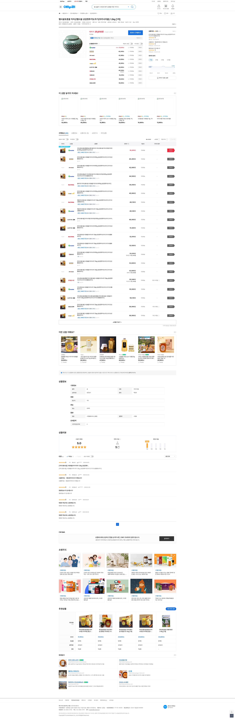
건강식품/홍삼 (73, 13)
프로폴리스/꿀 (83, 13)
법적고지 (84, 700)
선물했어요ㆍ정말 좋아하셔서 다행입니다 (70, 478)
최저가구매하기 (171, 150)
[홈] (59, 13)
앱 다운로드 (171, 706)
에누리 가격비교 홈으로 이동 (69, 7)
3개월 (156, 60)
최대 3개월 (155, 306)
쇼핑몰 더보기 (116, 322)
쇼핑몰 (156, 139)
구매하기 (171, 159)
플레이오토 (165, 1)
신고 (98, 152)
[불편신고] (232, 712)
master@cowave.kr (94, 709)
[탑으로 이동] (232, 716)
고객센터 (90, 700)
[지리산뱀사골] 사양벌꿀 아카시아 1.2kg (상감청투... (74, 466)
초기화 (173, 139)
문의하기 (166, 538)
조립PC (78, 1)
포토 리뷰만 (87, 456)
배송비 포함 (126, 43)
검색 (132, 7)
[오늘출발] (148, 139)
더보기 (173, 24)
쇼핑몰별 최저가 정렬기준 (99, 44)
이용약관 (67, 700)
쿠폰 (78, 256)
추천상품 (104, 133)
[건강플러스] (62, 1)
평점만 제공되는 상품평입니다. (67, 503)
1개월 (151, 60)
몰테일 (159, 1)
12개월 (168, 60)
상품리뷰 (84, 133)
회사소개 (61, 700)
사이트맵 (111, 700)
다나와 (153, 1)
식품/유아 (64, 13)
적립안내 (138, 38)
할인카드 (163, 139)
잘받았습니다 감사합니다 (66, 490)
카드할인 (136, 43)
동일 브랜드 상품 (171, 608)
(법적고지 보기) (132, 372)
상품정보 (74, 133)
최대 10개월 (155, 280)
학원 (86, 1)
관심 (161, 13)
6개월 (162, 60)
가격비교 (63, 133)
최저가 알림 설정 (163, 78)
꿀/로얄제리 (93, 13)
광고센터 (96, 700)
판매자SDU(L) (103, 700)
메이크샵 (173, 1)
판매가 (125, 144)
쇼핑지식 (69, 1)
